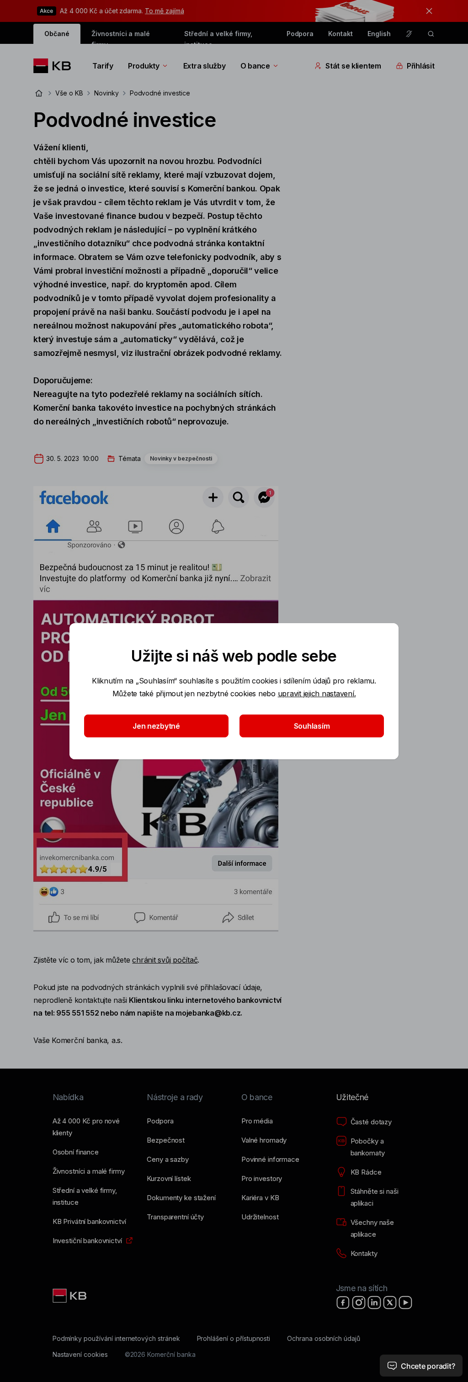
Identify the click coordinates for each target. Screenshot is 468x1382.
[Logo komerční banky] (55, 65)
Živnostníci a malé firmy (120, 37)
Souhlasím (312, 726)
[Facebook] (343, 1302)
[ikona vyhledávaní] (431, 33)
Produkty (144, 65)
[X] (390, 1302)
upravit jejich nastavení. (317, 693)
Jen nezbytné (156, 726)
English (379, 33)
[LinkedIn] (374, 1302)
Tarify (102, 65)
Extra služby (204, 65)
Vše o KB (69, 93)
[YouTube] (405, 1302)
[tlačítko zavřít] (427, 11)
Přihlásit (421, 65)
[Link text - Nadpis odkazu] (70, 1295)
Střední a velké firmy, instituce (218, 37)
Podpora (300, 33)
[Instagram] (358, 1302)
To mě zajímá (164, 11)
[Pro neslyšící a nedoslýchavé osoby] (409, 33)
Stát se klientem (353, 65)
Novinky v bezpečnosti (181, 458)
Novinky (106, 93)
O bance (255, 65)
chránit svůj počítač (164, 959)
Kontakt (340, 33)
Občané (56, 33)
